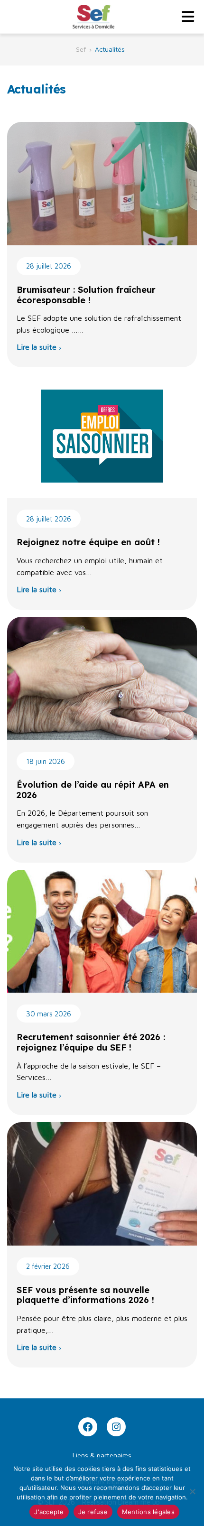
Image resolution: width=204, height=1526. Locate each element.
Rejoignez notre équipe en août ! (88, 542)
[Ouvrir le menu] (188, 17)
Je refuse (93, 1512)
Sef (81, 49)
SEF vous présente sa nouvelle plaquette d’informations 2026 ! (85, 1295)
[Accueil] (93, 16)
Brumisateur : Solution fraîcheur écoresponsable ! (86, 295)
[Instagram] (116, 1426)
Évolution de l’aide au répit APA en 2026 (93, 789)
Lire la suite (36, 347)
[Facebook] (87, 1426)
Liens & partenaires (102, 1456)
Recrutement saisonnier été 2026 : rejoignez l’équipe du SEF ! (91, 1042)
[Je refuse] (192, 1491)
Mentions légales (148, 1512)
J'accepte (49, 1512)
